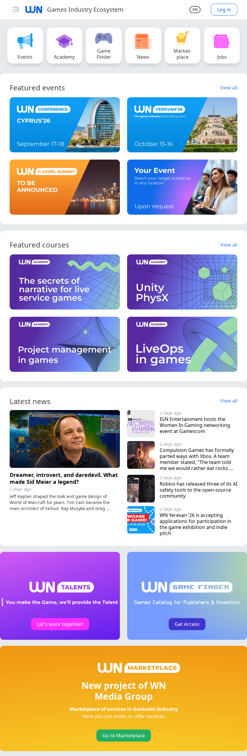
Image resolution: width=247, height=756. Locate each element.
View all (228, 87)
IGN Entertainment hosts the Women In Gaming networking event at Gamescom (195, 425)
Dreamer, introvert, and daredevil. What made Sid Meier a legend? (64, 478)
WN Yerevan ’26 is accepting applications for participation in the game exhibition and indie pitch (196, 524)
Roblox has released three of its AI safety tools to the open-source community (199, 490)
